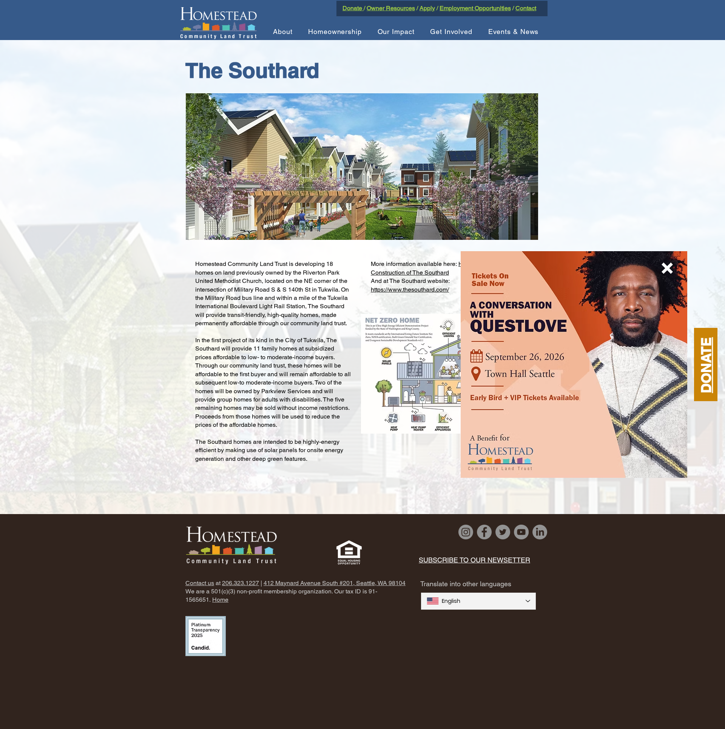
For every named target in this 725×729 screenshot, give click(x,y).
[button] (667, 268)
